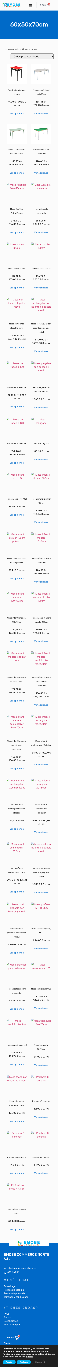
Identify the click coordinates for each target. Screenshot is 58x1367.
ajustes (29, 1356)
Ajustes (38, 1362)
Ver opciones (17, 113)
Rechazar (24, 1362)
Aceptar (9, 1362)
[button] (31, 5)
